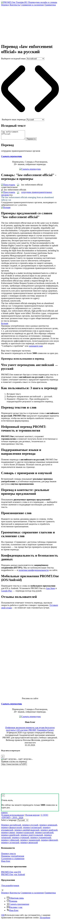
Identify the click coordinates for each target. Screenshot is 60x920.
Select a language (8, 820)
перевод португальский (32, 835)
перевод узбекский (10, 840)
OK (2, 915)
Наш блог (5, 861)
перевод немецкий (48, 825)
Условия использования (12, 815)
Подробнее (45, 917)
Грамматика (50, 5)
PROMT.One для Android (13, 874)
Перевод (5, 5)
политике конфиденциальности (34, 570)
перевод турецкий (20, 837)
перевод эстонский (10, 842)
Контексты (15, 5)
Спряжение (32, 5)
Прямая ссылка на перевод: (14, 761)
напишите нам (36, 346)
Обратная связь (16, 898)
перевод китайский (44, 832)
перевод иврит (8, 832)
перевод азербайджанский (26, 830)
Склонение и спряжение (12, 858)
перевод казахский (25, 832)
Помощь (13, 901)
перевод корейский (10, 835)
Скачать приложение (19, 904)
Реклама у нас (15, 907)
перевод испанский (32, 827)
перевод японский (29, 842)
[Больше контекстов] (5, 207)
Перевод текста (8, 853)
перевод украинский (30, 840)
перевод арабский (48, 830)
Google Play (6, 591)
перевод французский (11, 827)
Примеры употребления (12, 856)
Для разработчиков (10, 885)
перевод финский (49, 840)
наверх (4, 812)
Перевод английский (11, 825)
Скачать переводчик (11, 156)
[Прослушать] (8, 184)
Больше (4, 323)
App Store (50, 588)
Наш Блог (14, 910)
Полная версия (32, 815)
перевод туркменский (40, 837)
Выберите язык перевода (14, 119)
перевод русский (30, 825)
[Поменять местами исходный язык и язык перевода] (30, 117)
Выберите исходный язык (13, 58)
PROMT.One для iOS (11, 872)
